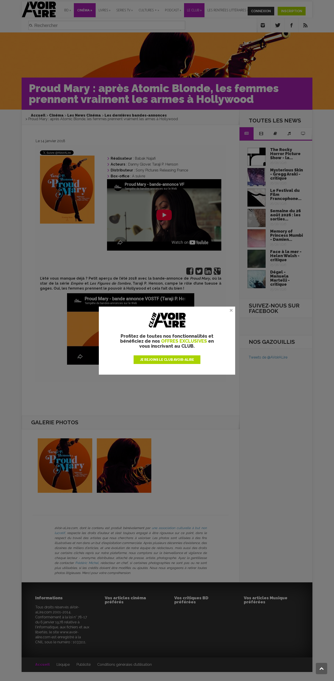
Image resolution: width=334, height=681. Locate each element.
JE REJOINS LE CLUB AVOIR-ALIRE (167, 359)
